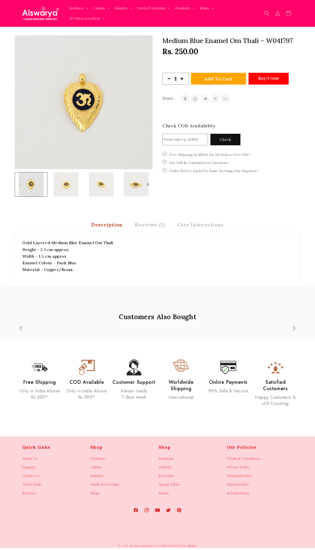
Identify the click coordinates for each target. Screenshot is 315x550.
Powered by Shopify (183, 545)
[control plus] (184, 79)
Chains (96, 467)
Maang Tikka (169, 484)
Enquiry (28, 467)
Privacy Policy (238, 467)
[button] (78, 8)
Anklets (164, 467)
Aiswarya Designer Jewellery (149, 545)
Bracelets (166, 475)
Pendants (166, 458)
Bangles (96, 475)
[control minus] (167, 79)
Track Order (32, 484)
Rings (94, 493)
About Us (29, 458)
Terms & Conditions (243, 458)
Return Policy (238, 484)
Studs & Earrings (104, 484)
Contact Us (31, 475)
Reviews (29, 493)
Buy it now (268, 78)
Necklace (98, 458)
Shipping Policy (239, 475)
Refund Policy (238, 493)
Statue (163, 493)
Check (225, 139)
